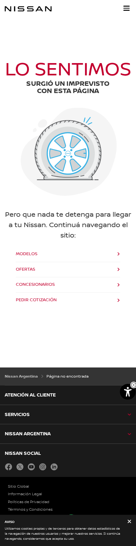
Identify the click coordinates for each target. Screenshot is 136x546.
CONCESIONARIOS (35, 284)
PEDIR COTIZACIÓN (36, 299)
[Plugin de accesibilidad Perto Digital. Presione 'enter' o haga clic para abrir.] (128, 392)
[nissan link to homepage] (28, 8)
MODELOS (26, 253)
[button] (126, 8)
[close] (129, 522)
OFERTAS (25, 269)
